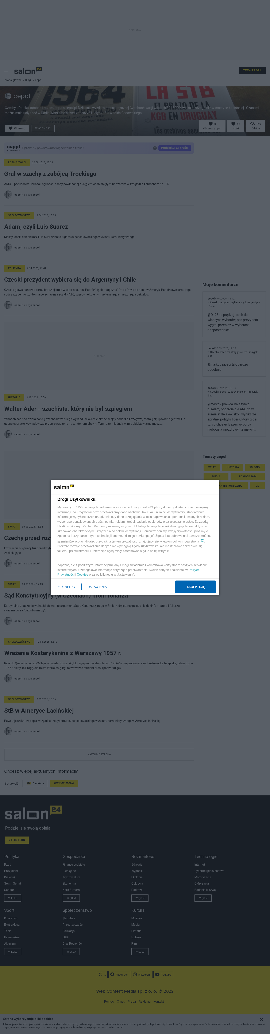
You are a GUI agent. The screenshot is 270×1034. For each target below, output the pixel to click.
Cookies (82, 574)
